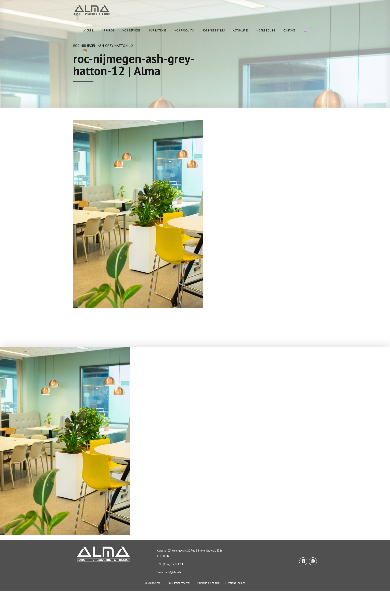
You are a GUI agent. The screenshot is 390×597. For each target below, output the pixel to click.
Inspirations (157, 30)
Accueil (88, 30)
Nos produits (184, 30)
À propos (108, 30)
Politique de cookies (209, 583)
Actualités (241, 30)
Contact (289, 30)
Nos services (131, 30)
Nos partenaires (213, 30)
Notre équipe (266, 30)
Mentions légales (235, 583)
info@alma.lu (174, 572)
